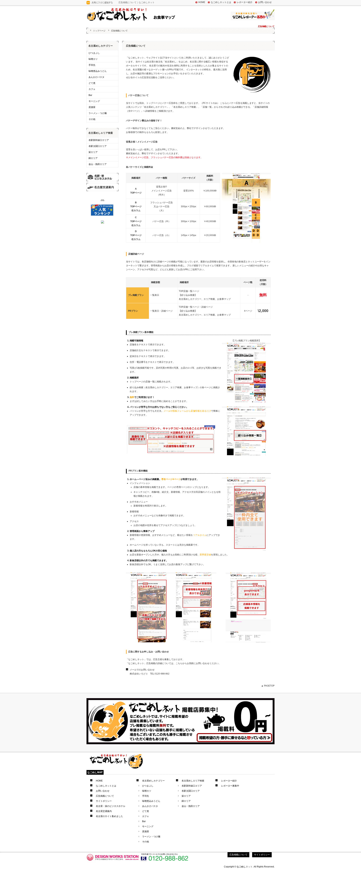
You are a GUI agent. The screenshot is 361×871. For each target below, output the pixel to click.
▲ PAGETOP (268, 685)
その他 (92, 119)
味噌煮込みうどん (98, 71)
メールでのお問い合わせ (142, 669)
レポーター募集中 (230, 785)
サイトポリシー (104, 801)
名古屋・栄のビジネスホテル (110, 806)
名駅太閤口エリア (98, 146)
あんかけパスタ (96, 77)
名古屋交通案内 (104, 811)
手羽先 (92, 65)
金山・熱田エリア (98, 164)
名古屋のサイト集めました (109, 816)
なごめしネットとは (221, 2)
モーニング (94, 101)
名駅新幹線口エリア (99, 140)
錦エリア (93, 158)
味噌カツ (93, 59)
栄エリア (93, 152)
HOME (201, 2)
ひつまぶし (94, 53)
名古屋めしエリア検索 (100, 132)
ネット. (245, 866)
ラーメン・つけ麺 (98, 113)
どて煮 (92, 83)
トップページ (99, 31)
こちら (179, 663)
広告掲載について (105, 796)
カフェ (92, 89)
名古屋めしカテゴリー (100, 45)
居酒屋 (92, 107)
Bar (90, 95)
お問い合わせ (265, 2)
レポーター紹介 (245, 2)
